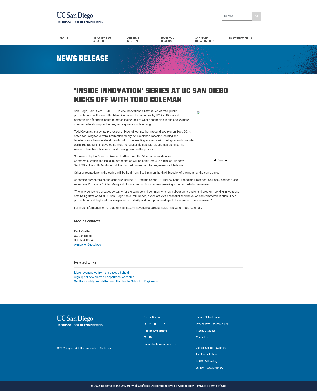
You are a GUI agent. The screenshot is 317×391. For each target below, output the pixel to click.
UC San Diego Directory (209, 367)
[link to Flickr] (145, 337)
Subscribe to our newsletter (160, 344)
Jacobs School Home (208, 317)
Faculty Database (206, 330)
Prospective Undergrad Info (212, 324)
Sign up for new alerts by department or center (104, 277)
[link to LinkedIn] (145, 324)
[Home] (80, 17)
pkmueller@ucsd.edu (87, 244)
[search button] (256, 16)
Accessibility (186, 386)
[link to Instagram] (150, 324)
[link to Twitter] (164, 324)
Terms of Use (217, 386)
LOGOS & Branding (206, 361)
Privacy (202, 386)
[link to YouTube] (150, 337)
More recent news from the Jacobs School (101, 272)
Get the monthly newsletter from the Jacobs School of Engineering (116, 281)
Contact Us (202, 337)
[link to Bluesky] (155, 324)
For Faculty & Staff (206, 354)
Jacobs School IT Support (211, 347)
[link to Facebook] (160, 324)
